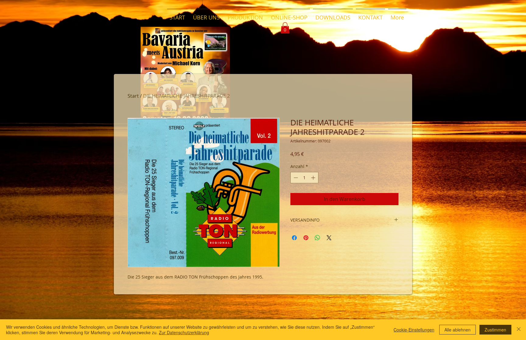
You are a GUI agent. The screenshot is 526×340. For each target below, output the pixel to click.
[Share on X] (329, 237)
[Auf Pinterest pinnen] (306, 237)
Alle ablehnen (457, 330)
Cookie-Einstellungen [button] (414, 330)
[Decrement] (295, 177)
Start (133, 96)
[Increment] (313, 177)
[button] (285, 27)
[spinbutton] (304, 177)
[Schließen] (518, 329)
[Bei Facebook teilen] (294, 237)
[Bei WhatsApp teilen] (317, 237)
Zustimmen (495, 330)
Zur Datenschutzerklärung (184, 332)
